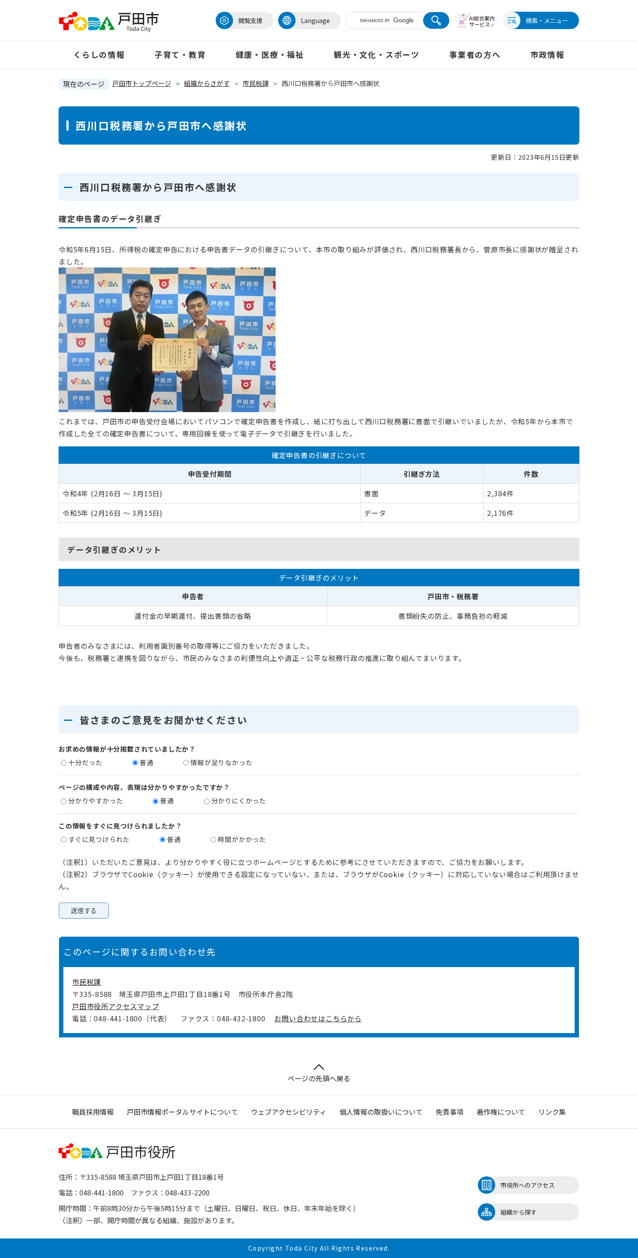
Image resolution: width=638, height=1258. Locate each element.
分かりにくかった (238, 800)
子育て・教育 (180, 54)
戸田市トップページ (141, 83)
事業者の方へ (475, 54)
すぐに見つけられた (99, 839)
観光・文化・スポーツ (377, 54)
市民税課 (256, 83)
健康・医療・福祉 (270, 54)
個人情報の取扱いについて (381, 1111)
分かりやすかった (95, 800)
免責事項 (450, 1111)
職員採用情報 (93, 1111)
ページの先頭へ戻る (319, 1078)
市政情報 (547, 54)
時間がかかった (242, 839)
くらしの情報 (99, 54)
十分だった (85, 762)
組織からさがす (207, 83)
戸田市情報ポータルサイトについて (182, 1111)
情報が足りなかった (221, 762)
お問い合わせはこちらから (318, 1018)
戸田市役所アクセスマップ (115, 1006)
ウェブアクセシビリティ (288, 1111)
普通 (147, 762)
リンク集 (552, 1111)
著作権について (501, 1111)
